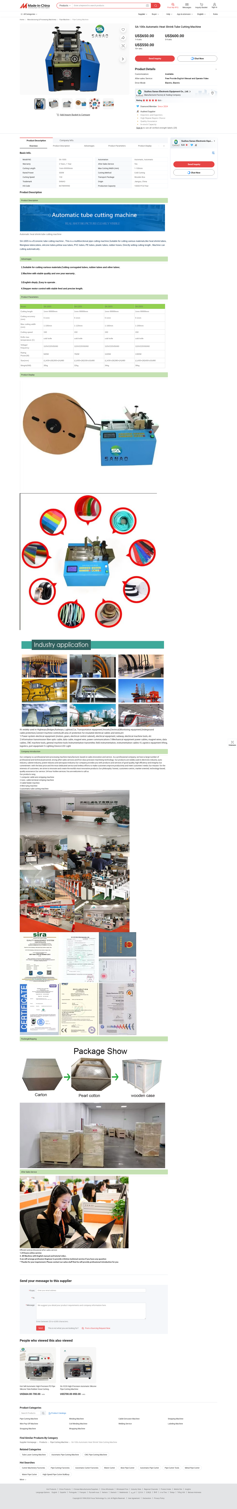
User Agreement (134, 1498)
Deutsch (114, 1492)
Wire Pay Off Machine (29, 1423)
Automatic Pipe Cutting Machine (65, 1454)
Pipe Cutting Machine (80, 19)
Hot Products (51, 1489)
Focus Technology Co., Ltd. (101, 1498)
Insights (188, 1489)
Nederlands (123, 1492)
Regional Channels (151, 1489)
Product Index (166, 1489)
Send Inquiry (155, 58)
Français (83, 1492)
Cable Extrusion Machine (129, 1418)
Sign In (139, 127)
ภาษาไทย (163, 1492)
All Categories (29, 14)
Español (63, 1492)
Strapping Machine (28, 1428)
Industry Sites (136, 1489)
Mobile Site (178, 1489)
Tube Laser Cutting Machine (34, 1454)
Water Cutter (109, 1467)
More (22, 1479)
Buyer (154, 14)
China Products (65, 1489)
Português (73, 1492)
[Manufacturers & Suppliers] (35, 6)
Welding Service (125, 1423)
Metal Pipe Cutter (192, 1467)
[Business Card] (213, 152)
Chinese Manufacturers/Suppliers (86, 1489)
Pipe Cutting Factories (60, 1467)
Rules (215, 14)
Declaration (147, 1498)
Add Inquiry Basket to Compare (75, 114)
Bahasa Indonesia (194, 1492)
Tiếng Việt (181, 1492)
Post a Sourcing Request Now (96, 1328)
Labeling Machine (175, 1423)
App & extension (184, 14)
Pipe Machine (64, 19)
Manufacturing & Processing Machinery (41, 19)
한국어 (140, 1492)
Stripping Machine (175, 1418)
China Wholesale (107, 1489)
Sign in (214, 7)
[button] (159, 145)
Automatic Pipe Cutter (149, 1467)
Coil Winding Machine (78, 1423)
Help (168, 14)
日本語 (148, 1492)
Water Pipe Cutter (29, 1474)
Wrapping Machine (77, 1428)
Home (22, 19)
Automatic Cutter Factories (86, 1467)
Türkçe (172, 1492)
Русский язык (94, 1492)
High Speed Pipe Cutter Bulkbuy (56, 1474)
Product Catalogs (58, 1413)
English (54, 1492)
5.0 (183, 145)
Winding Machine (76, 1418)
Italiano (105, 1492)
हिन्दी (155, 1492)
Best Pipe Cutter (127, 1467)
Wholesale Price (122, 1489)
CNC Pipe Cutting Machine (96, 1454)
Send (40, 1328)
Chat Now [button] (199, 58)
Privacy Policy (159, 1498)
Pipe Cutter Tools (172, 1467)
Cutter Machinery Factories (33, 1467)
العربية (133, 1492)
